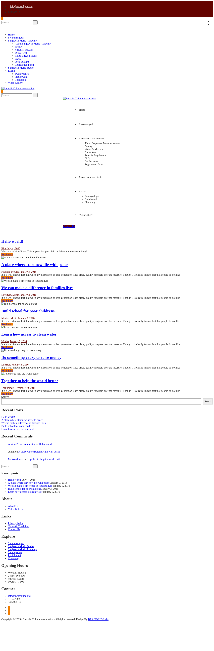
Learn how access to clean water (29, 334)
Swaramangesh (16, 37)
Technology (7, 387)
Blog (4, 248)
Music (15, 294)
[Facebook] (9, 607)
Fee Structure (22, 61)
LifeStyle (6, 294)
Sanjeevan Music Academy (22, 40)
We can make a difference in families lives (37, 288)
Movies (15, 271)
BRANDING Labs (98, 619)
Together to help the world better (29, 381)
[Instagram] (9, 613)
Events (11, 70)
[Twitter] (9, 610)
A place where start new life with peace (34, 264)
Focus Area (21, 52)
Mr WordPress (15, 459)
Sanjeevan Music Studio (21, 67)
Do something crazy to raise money (31, 357)
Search (5, 396)
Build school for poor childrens (28, 311)
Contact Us (69, 226)
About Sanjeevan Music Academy (33, 43)
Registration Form (24, 64)
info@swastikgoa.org (21, 6)
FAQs (18, 58)
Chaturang (20, 79)
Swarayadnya (22, 73)
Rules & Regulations (26, 55)
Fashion (5, 271)
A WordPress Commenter (21, 444)
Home (11, 34)
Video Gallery (15, 82)
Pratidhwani (21, 76)
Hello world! (12, 241)
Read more (7, 254)
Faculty (19, 46)
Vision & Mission (24, 49)
